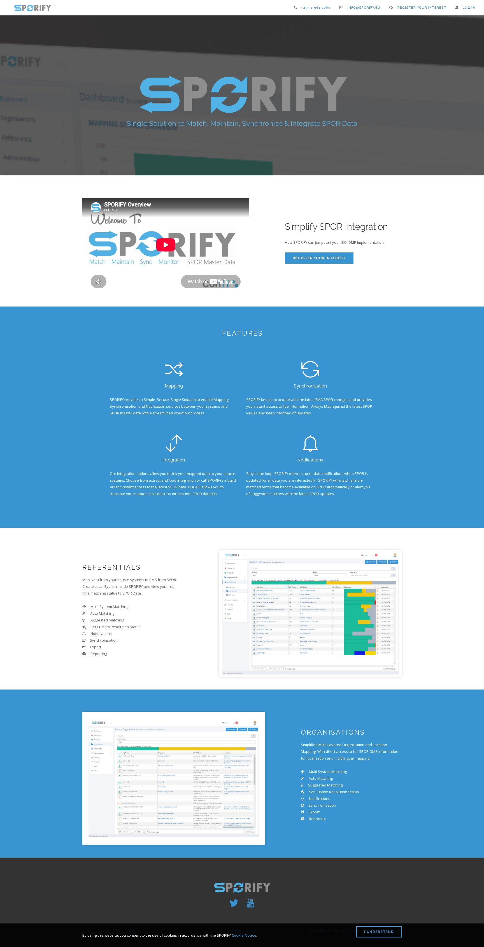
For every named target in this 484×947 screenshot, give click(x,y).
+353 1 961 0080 (316, 8)
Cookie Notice (244, 935)
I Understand (379, 932)
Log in (469, 8)
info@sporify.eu (364, 8)
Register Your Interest (421, 8)
